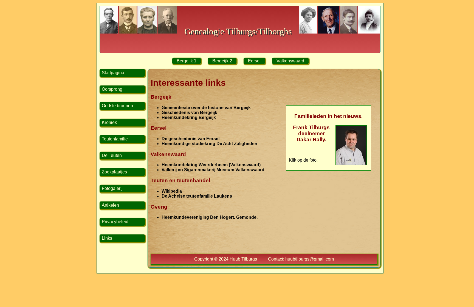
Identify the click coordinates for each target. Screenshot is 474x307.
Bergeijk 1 (186, 61)
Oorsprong (112, 89)
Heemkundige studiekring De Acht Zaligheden (209, 143)
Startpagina (113, 72)
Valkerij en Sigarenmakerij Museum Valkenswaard (213, 169)
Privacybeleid (115, 221)
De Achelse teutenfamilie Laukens (197, 196)
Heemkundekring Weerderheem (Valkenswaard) (211, 164)
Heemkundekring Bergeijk (189, 117)
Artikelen (110, 205)
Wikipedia (172, 191)
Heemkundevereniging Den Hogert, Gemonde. (210, 217)
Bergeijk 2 (222, 61)
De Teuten (112, 155)
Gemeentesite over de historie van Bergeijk (206, 107)
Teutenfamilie (115, 139)
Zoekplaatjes (114, 172)
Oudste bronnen (117, 105)
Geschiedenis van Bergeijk (189, 112)
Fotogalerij (112, 188)
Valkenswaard (290, 61)
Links (107, 238)
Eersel (254, 61)
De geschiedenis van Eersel (190, 138)
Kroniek (109, 122)
